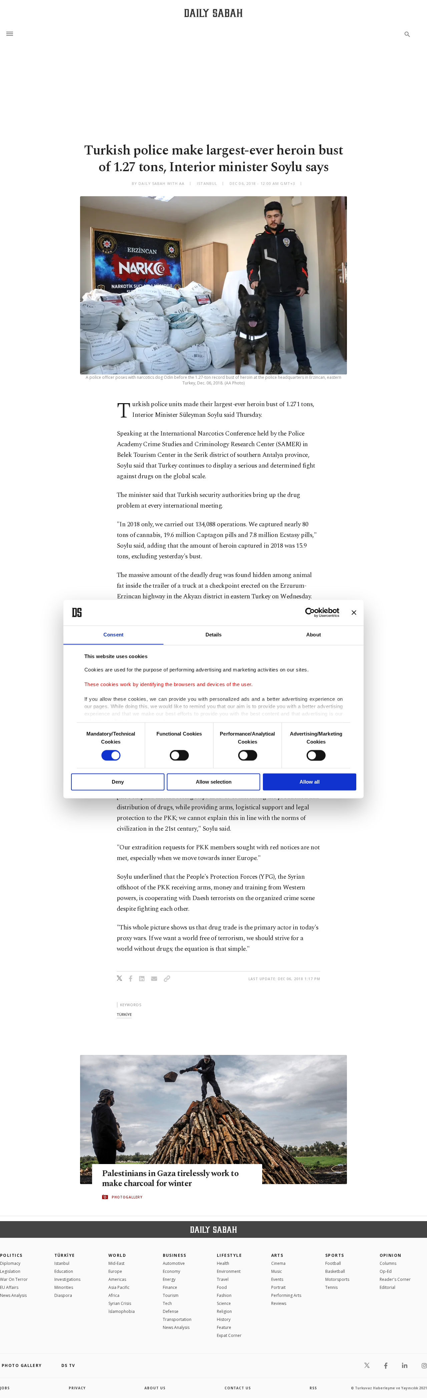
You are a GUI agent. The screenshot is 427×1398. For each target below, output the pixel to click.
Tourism (170, 1295)
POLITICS (11, 1255)
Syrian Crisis (119, 1303)
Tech (167, 1303)
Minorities (63, 1287)
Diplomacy (10, 1263)
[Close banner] (354, 612)
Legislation (10, 1271)
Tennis (331, 1287)
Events (277, 1279)
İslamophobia (121, 1311)
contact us (238, 1388)
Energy (169, 1279)
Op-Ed (386, 1271)
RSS (313, 1388)
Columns (388, 1263)
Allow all (310, 782)
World (117, 1255)
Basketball (335, 1271)
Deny (118, 782)
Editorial (387, 1287)
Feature (224, 1327)
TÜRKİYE (64, 1255)
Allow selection (214, 782)
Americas (117, 1279)
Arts (277, 1255)
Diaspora (63, 1295)
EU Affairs (9, 1287)
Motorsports (337, 1279)
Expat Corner (229, 1335)
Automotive (174, 1263)
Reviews (278, 1303)
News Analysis (13, 1295)
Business (174, 1255)
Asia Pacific (118, 1287)
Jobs (5, 1388)
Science (224, 1303)
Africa (113, 1295)
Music (276, 1271)
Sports (334, 1255)
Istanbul (61, 1263)
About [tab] (313, 634)
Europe (115, 1271)
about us (154, 1388)
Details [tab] (213, 634)
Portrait (278, 1287)
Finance (170, 1287)
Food (222, 1287)
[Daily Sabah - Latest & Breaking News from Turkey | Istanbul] (213, 13)
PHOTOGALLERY (127, 1197)
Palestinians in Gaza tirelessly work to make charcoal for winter (170, 1178)
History (224, 1319)
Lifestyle (229, 1255)
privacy (77, 1388)
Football (333, 1263)
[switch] (179, 755)
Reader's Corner (395, 1279)
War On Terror (14, 1279)
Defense (170, 1311)
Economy (171, 1271)
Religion (224, 1311)
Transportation (177, 1319)
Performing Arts (286, 1295)
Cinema (278, 1263)
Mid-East (116, 1263)
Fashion (224, 1295)
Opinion (391, 1255)
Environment (229, 1271)
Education (63, 1271)
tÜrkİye (124, 1014)
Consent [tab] (113, 634)
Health (223, 1263)
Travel (223, 1279)
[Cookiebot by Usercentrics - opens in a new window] (310, 612)
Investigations (67, 1279)
